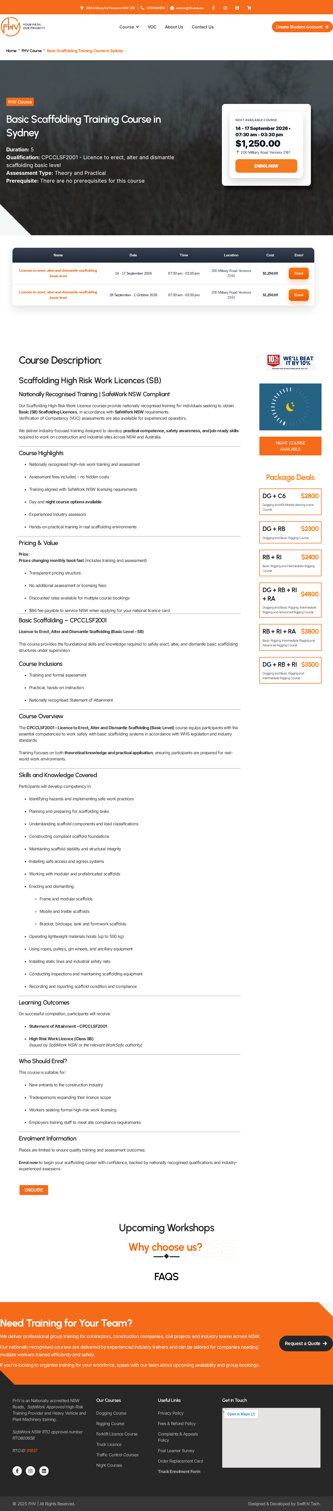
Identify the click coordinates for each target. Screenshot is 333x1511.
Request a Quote (303, 1343)
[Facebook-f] (213, 8)
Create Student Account (299, 26)
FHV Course (32, 50)
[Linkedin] (237, 8)
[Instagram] (225, 8)
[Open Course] (137, 27)
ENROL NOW (266, 166)
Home (11, 50)
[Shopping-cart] (249, 8)
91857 (32, 1450)
